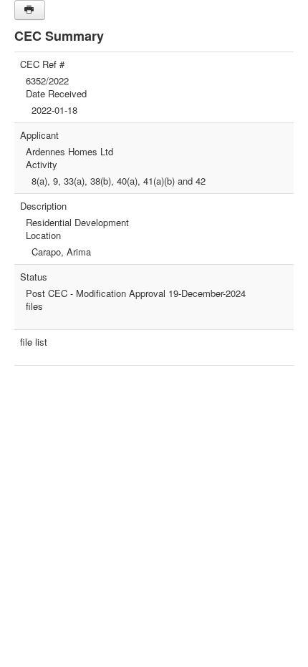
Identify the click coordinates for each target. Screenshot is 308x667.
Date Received (56, 93)
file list (33, 342)
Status (33, 277)
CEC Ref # (42, 64)
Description (43, 206)
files (34, 306)
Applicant (39, 135)
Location (43, 235)
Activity (41, 164)
